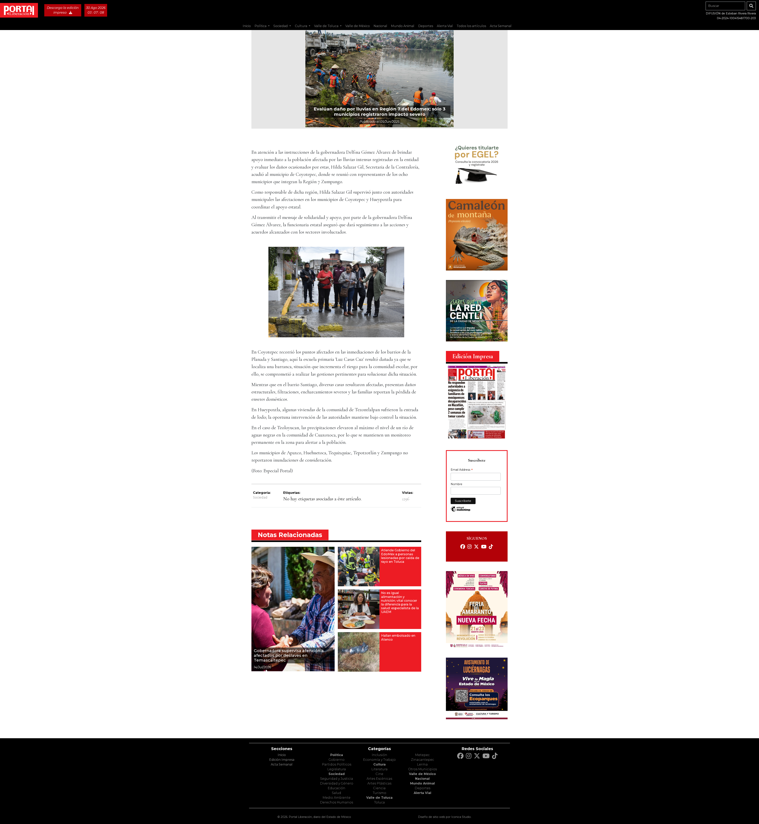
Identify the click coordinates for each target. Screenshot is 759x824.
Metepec (422, 755)
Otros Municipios (422, 769)
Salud (336, 793)
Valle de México (422, 774)
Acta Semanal (501, 26)
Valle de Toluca (379, 797)
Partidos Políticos (336, 764)
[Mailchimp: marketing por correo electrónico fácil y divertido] (460, 511)
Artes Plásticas (379, 783)
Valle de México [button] (357, 26)
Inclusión (379, 755)
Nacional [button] (380, 26)
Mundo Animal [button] (402, 26)
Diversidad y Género (336, 783)
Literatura (379, 769)
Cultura (379, 764)
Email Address (462, 470)
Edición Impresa (281, 760)
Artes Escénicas (379, 779)
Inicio (247, 26)
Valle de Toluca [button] (326, 26)
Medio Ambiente (336, 797)
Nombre (456, 484)
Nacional (422, 779)
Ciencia (379, 788)
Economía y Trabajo (379, 760)
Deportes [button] (425, 26)
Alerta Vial (422, 793)
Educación (336, 788)
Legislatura (336, 769)
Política (336, 755)
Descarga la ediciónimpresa (63, 10)
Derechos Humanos (336, 802)
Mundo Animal (422, 783)
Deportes (422, 788)
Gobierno (337, 760)
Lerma (422, 764)
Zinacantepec (422, 760)
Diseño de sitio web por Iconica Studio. (444, 817)
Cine (379, 774)
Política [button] (261, 26)
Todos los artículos (471, 26)
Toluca (379, 802)
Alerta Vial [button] (445, 26)
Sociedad (260, 497)
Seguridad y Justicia (336, 779)
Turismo (379, 793)
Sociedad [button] (281, 26)
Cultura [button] (301, 26)
